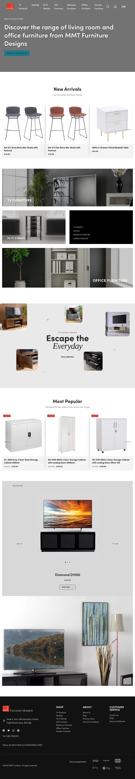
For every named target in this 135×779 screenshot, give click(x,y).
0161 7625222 (12, 736)
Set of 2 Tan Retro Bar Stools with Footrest (64, 149)
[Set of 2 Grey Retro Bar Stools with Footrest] (23, 122)
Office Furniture (110, 280)
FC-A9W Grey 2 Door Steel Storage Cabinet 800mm (21, 461)
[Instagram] (13, 730)
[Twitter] (9, 730)
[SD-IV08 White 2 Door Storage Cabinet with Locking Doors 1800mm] (67, 434)
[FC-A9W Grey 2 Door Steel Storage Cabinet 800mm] (23, 434)
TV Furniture (19, 200)
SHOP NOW (66, 587)
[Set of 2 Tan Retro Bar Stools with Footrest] (67, 122)
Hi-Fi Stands (16, 238)
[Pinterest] (18, 730)
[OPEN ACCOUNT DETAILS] (115, 6)
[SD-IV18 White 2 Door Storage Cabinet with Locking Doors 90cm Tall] (111, 434)
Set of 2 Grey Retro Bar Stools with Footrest (21, 149)
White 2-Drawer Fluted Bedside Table (110, 147)
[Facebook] (4, 730)
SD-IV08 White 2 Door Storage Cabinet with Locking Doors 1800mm (67, 461)
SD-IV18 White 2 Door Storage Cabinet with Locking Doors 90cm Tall (111, 461)
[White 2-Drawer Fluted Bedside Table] (111, 122)
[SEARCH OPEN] (107, 6)
